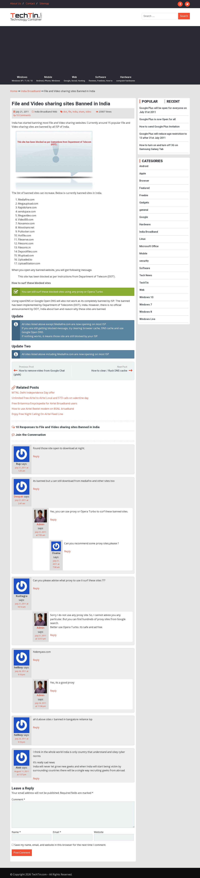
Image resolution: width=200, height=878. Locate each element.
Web (74, 79)
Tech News (145, 275)
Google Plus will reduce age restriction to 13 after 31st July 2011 (163, 135)
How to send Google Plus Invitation (159, 126)
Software (100, 79)
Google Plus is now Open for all (157, 119)
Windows (22, 79)
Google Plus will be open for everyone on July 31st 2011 (163, 110)
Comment (18, 799)
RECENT (173, 101)
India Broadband (43, 111)
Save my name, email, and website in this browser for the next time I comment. (60, 845)
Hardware (125, 79)
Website (98, 832)
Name (16, 832)
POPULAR (150, 101)
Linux (142, 238)
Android (143, 166)
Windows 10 (146, 297)
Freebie (143, 195)
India (75, 111)
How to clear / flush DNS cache (109, 370)
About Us (15, 3)
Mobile (48, 79)
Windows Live (147, 319)
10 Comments (23, 115)
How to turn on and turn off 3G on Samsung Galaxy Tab (158, 147)
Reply (36, 456)
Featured (144, 188)
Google (143, 217)
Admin (40, 524)
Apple (142, 173)
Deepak (18, 496)
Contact (30, 3)
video (88, 111)
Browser (144, 180)
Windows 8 (145, 311)
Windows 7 (145, 304)
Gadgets (144, 202)
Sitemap (44, 3)
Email (57, 832)
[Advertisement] (100, 49)
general (143, 209)
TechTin (144, 282)
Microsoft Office (148, 246)
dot (65, 111)
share (81, 111)
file (69, 111)
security (144, 260)
